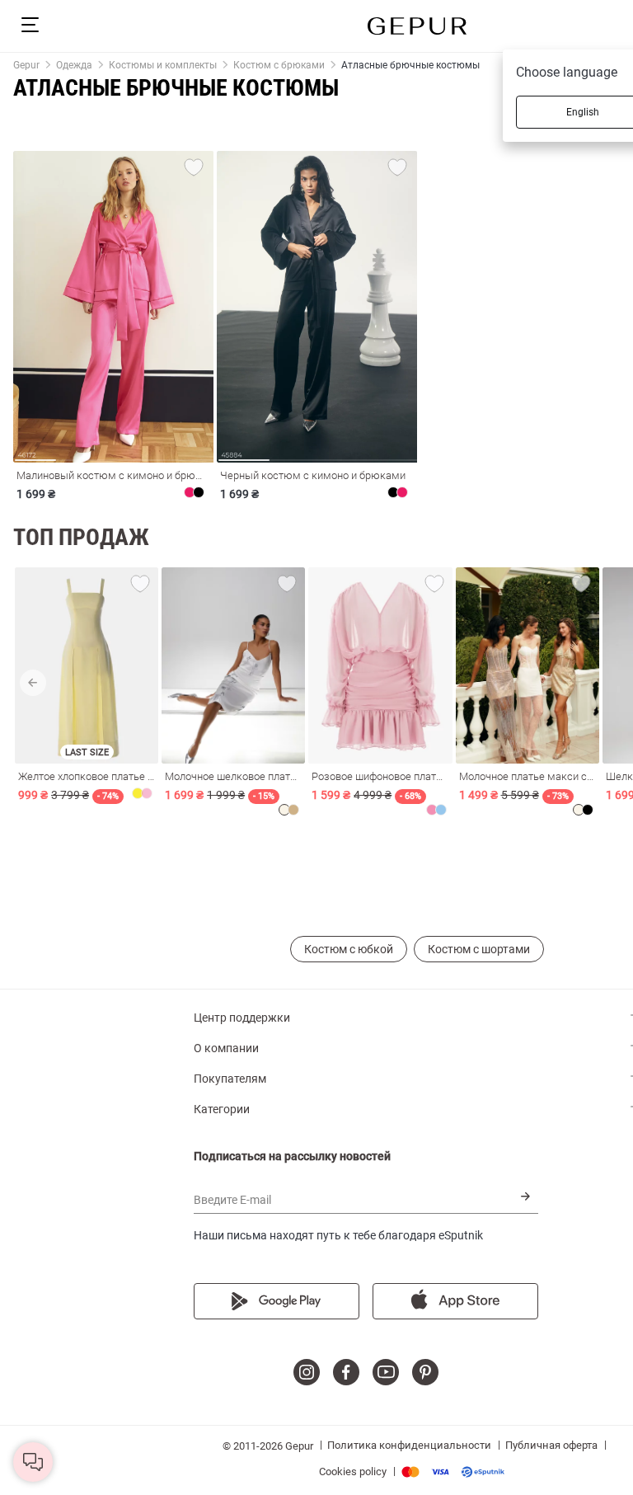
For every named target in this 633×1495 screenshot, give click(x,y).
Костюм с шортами (479, 949)
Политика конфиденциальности (409, 1445)
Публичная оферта (551, 1445)
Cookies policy (353, 1471)
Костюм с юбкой (348, 949)
